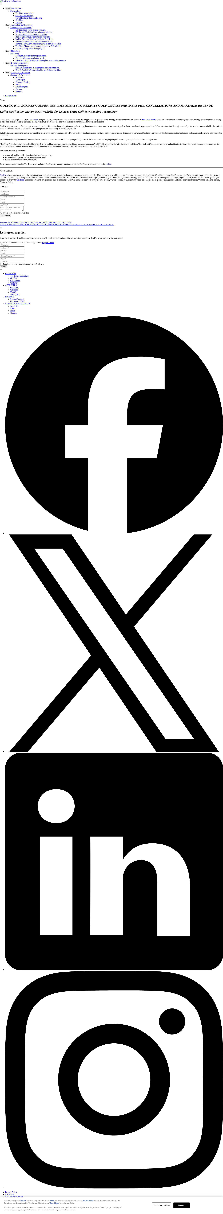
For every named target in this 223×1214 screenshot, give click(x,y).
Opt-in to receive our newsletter (16, 213)
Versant (23, 1200)
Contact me (5, 215)
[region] (111, 1205)
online (108, 164)
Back (8, 8)
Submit (3, 267)
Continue (181, 1205)
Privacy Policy (88, 1200)
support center (48, 243)
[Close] (1, 227)
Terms (51, 1200)
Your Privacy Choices (162, 1205)
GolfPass (20, 180)
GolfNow (34, 119)
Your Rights (54, 1203)
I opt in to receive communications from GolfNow (23, 264)
